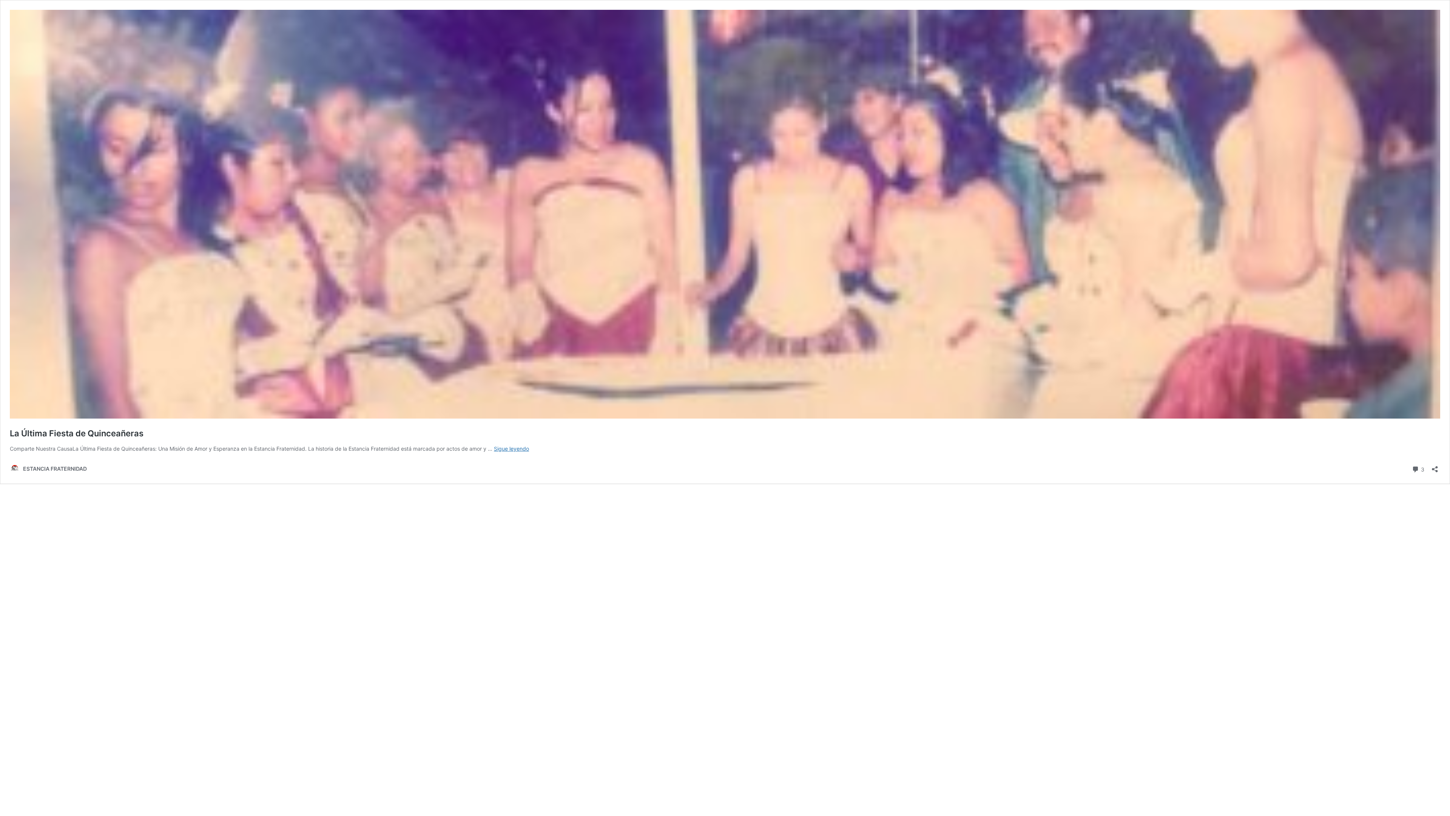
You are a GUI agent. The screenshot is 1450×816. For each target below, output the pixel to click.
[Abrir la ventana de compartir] (1435, 467)
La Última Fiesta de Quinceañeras (76, 433)
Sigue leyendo (511, 448)
